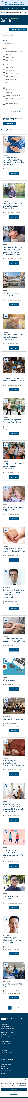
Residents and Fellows (6, 1036)
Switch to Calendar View (16, 29)
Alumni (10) (9, 67)
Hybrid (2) (9, 54)
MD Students (4, 1034)
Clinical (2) (9, 92)
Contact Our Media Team (7, 1071)
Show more (6, 82)
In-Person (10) (10, 57)
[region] (14, 1087)
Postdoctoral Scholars (6, 1041)
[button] (15, 8)
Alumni (3, 1066)
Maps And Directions (6, 1064)
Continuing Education (6, 1043)
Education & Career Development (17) (15, 99)
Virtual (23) (9, 60)
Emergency (3, 1073)
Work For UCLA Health (6, 1052)
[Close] (26, 1080)
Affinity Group (4, 1068)
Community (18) (10, 70)
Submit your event (9, 123)
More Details (14, 173)
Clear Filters (18, 111)
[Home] (1, 18)
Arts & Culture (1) (11, 89)
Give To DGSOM (4, 1050)
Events (6, 18)
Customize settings (14, 1094)
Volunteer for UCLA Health (7, 1055)
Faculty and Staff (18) (12, 73)
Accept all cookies (14, 1089)
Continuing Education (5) (13, 95)
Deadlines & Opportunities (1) (14, 51)
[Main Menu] (26, 12)
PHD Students (4, 1039)
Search (5, 40)
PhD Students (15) (11, 79)
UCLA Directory (4, 1062)
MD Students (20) (11, 76)
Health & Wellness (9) (12, 103)
